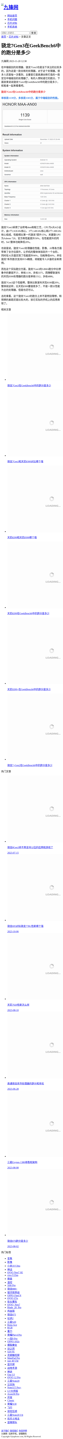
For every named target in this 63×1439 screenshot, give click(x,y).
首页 (3, 36)
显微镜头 (12, 1422)
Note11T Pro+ (14, 1387)
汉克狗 (11, 1384)
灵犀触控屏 (13, 1355)
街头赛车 (12, 1301)
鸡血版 (11, 1311)
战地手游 (12, 1368)
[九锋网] (9, 7)
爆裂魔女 (12, 1345)
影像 (9, 1262)
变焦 (9, 1258)
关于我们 (5, 1431)
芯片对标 (12, 23)
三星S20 (11, 1322)
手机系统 (12, 26)
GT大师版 (12, 1391)
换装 (9, 1278)
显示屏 (11, 1364)
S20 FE (11, 1351)
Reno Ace (12, 1325)
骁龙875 (11, 1314)
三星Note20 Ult (15, 1415)
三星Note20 (13, 1381)
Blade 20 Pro (14, 1307)
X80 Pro (11, 1285)
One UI (11, 1374)
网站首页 (12, 15)
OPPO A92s (13, 1341)
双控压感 (12, 1411)
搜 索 (33, 33)
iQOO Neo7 (13, 1304)
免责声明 (23, 1431)
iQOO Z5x (12, 1298)
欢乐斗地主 (13, 1418)
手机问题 (12, 19)
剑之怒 (11, 1348)
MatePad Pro (13, 1358)
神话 (9, 1269)
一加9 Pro (12, 1338)
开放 (9, 1397)
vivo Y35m (12, 1275)
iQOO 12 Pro (13, 1377)
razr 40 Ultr (13, 1361)
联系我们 (14, 1431)
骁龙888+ (12, 1289)
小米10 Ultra (13, 1266)
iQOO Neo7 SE (15, 1272)
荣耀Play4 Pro (14, 1335)
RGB (10, 1327)
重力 (9, 1331)
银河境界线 (13, 1292)
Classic (10, 1400)
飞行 (9, 1407)
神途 (9, 1371)
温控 (9, 1282)
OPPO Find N (14, 1295)
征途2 (10, 1318)
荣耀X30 (12, 1404)
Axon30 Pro (13, 1394)
